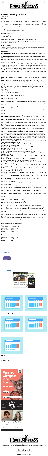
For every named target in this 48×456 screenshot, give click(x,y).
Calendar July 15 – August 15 (32, 313)
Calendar (9, 270)
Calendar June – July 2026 (7, 334)
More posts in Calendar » (42, 292)
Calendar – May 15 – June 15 (32, 334)
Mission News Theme (20, 454)
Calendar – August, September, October (11, 313)
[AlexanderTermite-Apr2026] (24, 287)
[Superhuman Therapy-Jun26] (12, 430)
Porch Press (6, 252)
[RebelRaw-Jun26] (12, 399)
